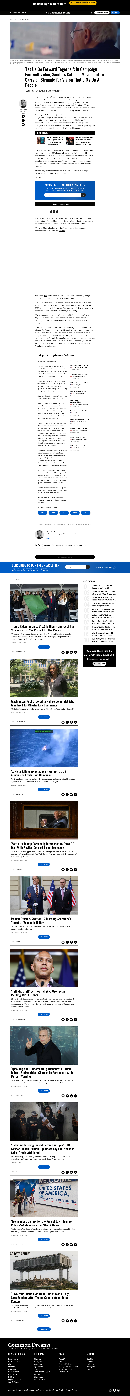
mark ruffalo (20, 1095)
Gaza (36, 1369)
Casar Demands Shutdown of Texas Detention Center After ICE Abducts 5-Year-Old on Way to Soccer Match (103, 598)
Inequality (38, 1364)
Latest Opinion (14, 1361)
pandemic (81, 545)
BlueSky (90, 1359)
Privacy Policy (71, 1390)
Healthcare (12, 1374)
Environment (13, 1372)
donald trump (20, 651)
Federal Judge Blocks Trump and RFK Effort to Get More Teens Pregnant (102, 634)
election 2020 (71, 545)
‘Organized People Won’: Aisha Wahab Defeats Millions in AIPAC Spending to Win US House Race (103, 622)
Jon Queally (24, 109)
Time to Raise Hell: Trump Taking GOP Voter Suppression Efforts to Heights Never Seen (103, 610)
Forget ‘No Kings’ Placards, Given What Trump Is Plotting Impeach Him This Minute (103, 640)
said (65, 228)
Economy (12, 1366)
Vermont (88, 105)
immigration (19, 1244)
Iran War (18, 941)
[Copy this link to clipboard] (75, 652)
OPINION (24, 13)
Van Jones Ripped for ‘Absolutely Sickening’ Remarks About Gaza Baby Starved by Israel (102, 616)
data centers (20, 1320)
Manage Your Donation (68, 1366)
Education (12, 1369)
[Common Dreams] (58, 13)
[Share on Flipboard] (23, 120)
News (16, 19)
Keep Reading (44, 647)
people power (40, 550)
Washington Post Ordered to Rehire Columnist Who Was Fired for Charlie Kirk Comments (42, 703)
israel (18, 1171)
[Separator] (23, 128)
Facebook (90, 1361)
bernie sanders (47, 545)
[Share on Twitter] (23, 116)
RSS (88, 1369)
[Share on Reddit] (23, 124)
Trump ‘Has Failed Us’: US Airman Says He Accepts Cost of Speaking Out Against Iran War (55, 141)
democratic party (59, 545)
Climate (11, 1364)
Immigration (39, 1361)
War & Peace (13, 1382)
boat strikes (19, 794)
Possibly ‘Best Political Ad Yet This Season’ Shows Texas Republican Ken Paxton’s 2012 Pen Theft (84, 141)
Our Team (63, 1361)
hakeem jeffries (20, 1019)
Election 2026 (39, 1379)
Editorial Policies (65, 1364)
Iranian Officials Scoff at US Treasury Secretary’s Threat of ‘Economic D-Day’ (41, 920)
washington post (21, 721)
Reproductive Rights (42, 1372)
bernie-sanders (24, 19)
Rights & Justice (14, 1379)
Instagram (91, 1366)
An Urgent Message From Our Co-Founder (55, 355)
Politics (11, 1377)
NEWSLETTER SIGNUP (102, 12)
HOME (11, 19)
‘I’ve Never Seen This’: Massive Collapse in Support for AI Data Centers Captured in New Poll (104, 592)
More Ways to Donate (68, 1369)
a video (82, 102)
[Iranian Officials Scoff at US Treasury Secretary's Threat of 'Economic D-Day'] (44, 895)
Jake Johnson (15, 860)
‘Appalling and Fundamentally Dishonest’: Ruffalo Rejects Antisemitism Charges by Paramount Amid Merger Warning (42, 1072)
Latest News (13, 1359)
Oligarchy (38, 1359)
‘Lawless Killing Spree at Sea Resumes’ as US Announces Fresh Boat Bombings (38, 773)
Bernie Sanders (57, 102)
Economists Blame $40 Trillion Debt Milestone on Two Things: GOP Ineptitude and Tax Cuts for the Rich (102, 586)
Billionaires (38, 1377)
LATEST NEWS (17, 13)
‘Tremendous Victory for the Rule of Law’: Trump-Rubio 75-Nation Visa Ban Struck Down (41, 1223)
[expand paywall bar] (127, 4)
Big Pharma (38, 1366)
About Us (63, 1359)
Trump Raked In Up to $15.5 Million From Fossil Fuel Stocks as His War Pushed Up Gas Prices (43, 628)
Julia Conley (14, 712)
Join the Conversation (65, 557)
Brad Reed (14, 643)
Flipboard (90, 1364)
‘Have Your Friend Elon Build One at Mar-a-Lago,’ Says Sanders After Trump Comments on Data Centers (41, 1297)
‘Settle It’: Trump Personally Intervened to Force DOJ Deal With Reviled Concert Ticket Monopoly (43, 845)
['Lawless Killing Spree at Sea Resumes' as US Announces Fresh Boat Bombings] (44, 748)
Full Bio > (49, 538)
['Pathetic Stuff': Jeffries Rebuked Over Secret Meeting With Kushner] (44, 968)
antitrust (19, 869)
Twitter (62, 231)
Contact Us (63, 1372)
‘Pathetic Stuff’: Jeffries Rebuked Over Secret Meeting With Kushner (38, 993)
